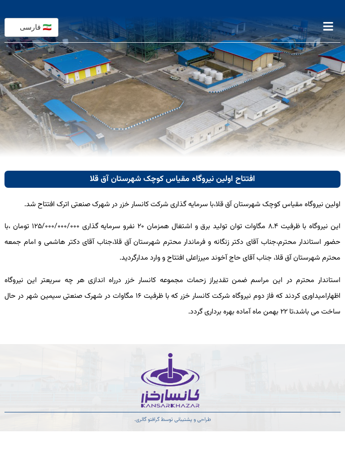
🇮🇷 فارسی (36, 27)
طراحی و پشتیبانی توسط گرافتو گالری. (172, 420)
